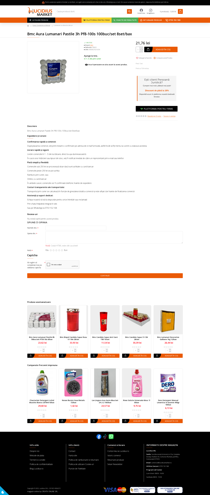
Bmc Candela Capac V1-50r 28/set (136, 338)
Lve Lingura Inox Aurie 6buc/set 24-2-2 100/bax (105, 401)
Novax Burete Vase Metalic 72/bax (73, 401)
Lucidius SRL (151, 451)
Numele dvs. (32, 228)
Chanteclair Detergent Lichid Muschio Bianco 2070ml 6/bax (41, 401)
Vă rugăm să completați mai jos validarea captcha (34, 265)
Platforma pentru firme (158, 108)
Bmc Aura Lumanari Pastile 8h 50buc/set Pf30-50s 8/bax (42, 338)
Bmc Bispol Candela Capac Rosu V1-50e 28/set (73, 338)
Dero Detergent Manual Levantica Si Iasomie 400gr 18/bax (168, 402)
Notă (29, 250)
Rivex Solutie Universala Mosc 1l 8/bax (136, 401)
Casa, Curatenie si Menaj (41, 25)
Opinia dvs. (31, 233)
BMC (91, 45)
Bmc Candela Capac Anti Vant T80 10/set (105, 338)
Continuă (105, 275)
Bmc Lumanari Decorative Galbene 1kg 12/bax (168, 338)
